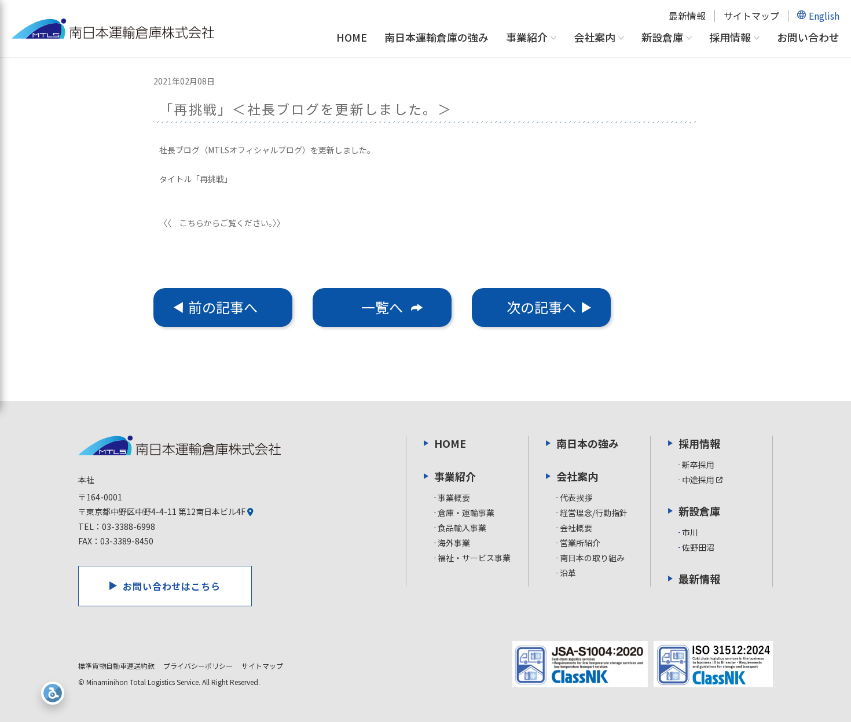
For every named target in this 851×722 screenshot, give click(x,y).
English (824, 16)
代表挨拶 (576, 497)
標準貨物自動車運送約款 (116, 666)
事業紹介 (527, 38)
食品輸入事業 (462, 527)
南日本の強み (587, 443)
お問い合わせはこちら (172, 586)
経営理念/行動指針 (594, 512)
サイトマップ (751, 16)
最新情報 (687, 16)
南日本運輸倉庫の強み (436, 37)
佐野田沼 (698, 547)
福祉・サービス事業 (474, 557)
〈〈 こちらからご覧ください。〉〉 (222, 223)
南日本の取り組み (592, 557)
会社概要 (576, 527)
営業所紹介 (580, 542)
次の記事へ (541, 307)
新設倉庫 (662, 38)
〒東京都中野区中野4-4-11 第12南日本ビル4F (162, 511)
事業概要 (454, 497)
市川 (690, 532)
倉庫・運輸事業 (466, 512)
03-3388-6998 (128, 526)
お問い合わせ (808, 37)
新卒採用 (698, 464)
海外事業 (454, 542)
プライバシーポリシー (198, 666)
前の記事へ (223, 307)
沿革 (568, 573)
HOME (351, 37)
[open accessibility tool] (52, 693)
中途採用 (699, 479)
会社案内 (594, 38)
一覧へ (382, 307)
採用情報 (730, 38)
